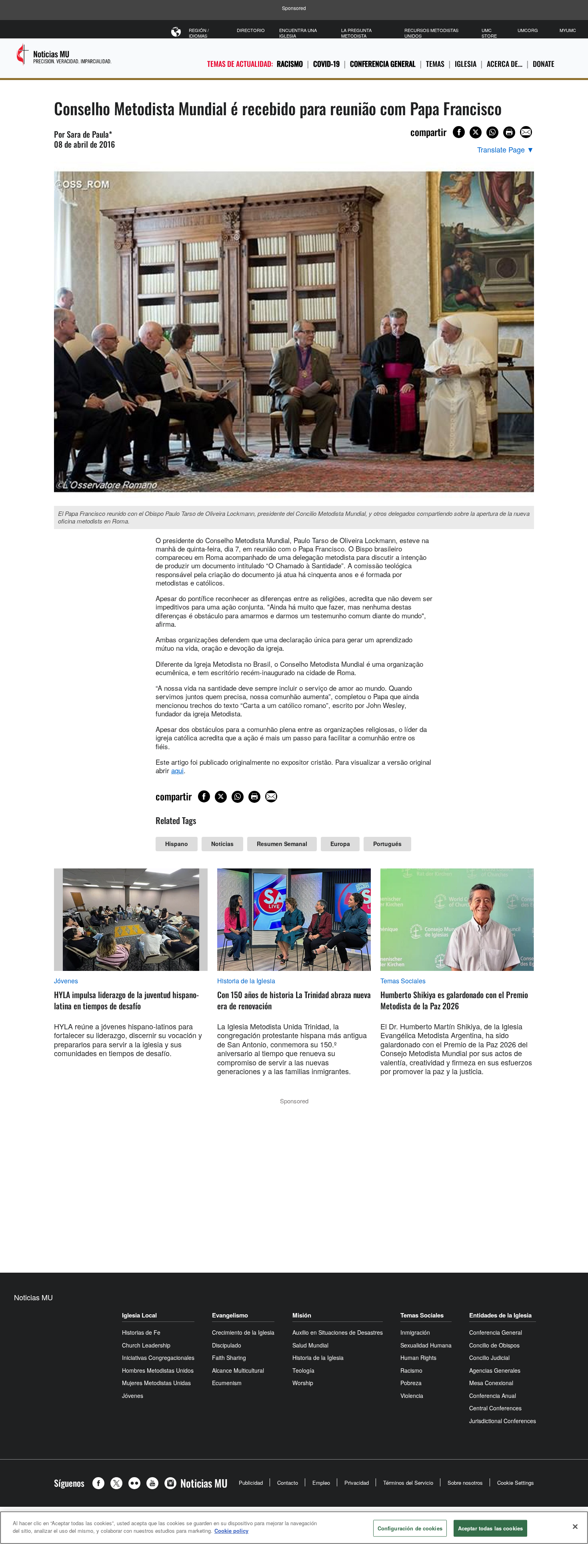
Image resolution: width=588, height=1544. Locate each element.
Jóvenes (66, 981)
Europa (340, 844)
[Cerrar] (575, 1526)
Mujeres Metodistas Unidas (156, 1383)
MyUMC (568, 30)
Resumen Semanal (282, 844)
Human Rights (418, 1358)
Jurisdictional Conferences (502, 1421)
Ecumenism (227, 1383)
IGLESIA (465, 63)
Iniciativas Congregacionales (158, 1358)
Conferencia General (383, 63)
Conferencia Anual (492, 1396)
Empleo (321, 1482)
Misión (301, 1315)
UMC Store (489, 33)
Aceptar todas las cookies (490, 1528)
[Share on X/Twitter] (476, 132)
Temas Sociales (403, 981)
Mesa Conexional (491, 1383)
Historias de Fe (141, 1332)
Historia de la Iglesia (246, 981)
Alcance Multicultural (238, 1370)
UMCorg (528, 30)
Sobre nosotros (465, 1482)
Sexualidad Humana (426, 1345)
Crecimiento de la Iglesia (243, 1332)
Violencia (411, 1396)
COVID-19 (326, 63)
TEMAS (435, 63)
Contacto (287, 1482)
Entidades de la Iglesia (500, 1315)
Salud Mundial (310, 1345)
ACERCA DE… (504, 63)
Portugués (387, 844)
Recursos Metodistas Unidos (431, 33)
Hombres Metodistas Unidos (158, 1370)
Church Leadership (146, 1345)
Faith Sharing (229, 1358)
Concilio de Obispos (494, 1345)
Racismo (290, 63)
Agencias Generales (494, 1370)
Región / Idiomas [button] (199, 33)
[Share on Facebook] (459, 132)
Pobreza (411, 1383)
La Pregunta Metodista (356, 33)
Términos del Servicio (408, 1482)
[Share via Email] (526, 132)
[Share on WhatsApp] (492, 132)
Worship (302, 1383)
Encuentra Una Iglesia (298, 33)
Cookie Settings (515, 1482)
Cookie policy (231, 1530)
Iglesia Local (139, 1315)
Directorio (251, 30)
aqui (177, 770)
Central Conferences (495, 1408)
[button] (100, 1483)
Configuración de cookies (410, 1528)
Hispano (176, 844)
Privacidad (356, 1482)
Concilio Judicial (489, 1358)
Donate (543, 63)
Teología (303, 1370)
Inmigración (415, 1332)
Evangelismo (230, 1315)
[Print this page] (509, 132)
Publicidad (251, 1482)
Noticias (222, 844)
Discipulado (226, 1345)
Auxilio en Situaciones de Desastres (337, 1332)
